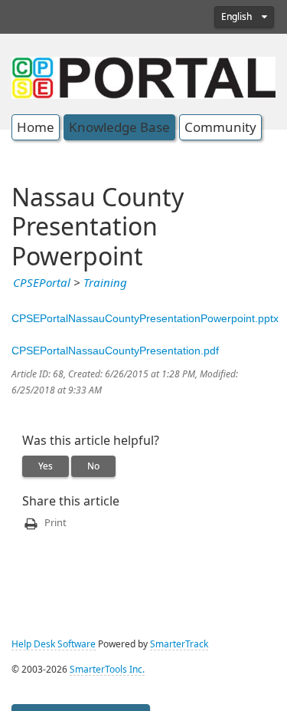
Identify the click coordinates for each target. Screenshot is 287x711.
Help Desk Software (53, 644)
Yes (45, 466)
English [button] (237, 17)
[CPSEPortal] (143, 75)
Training (105, 283)
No (93, 466)
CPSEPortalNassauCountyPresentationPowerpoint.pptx (145, 318)
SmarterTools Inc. (107, 669)
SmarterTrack (179, 644)
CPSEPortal (41, 283)
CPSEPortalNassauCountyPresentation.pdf (115, 350)
